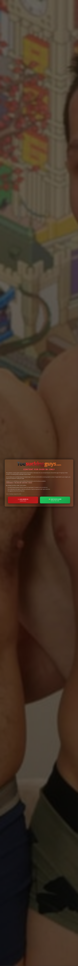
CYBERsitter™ (10, 482)
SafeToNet (25, 482)
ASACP (30, 482)
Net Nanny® (17, 482)
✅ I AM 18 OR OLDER (55, 499)
